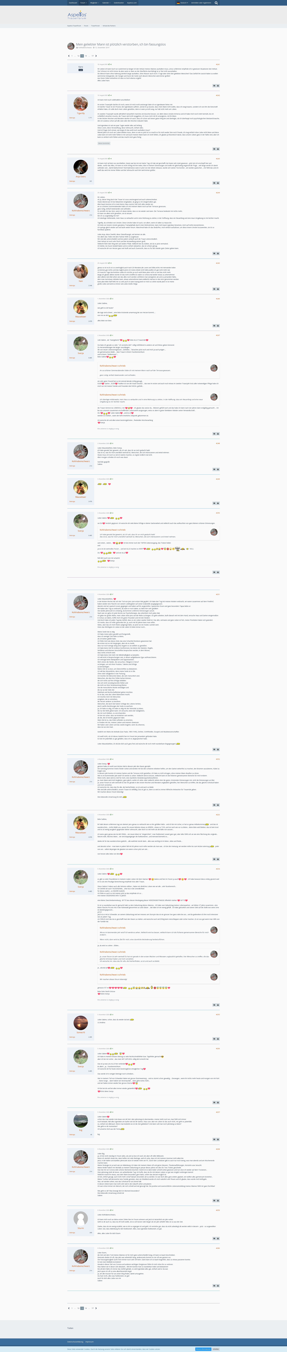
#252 (218, 759)
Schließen (216, 1349)
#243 (218, 159)
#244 (218, 193)
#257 (218, 1112)
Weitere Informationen (203, 1349)
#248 (218, 443)
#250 (218, 513)
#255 (218, 1014)
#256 (218, 1048)
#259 (218, 1210)
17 (92, 56)
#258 (218, 1149)
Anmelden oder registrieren (201, 3)
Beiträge (72, 118)
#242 (218, 95)
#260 (218, 1248)
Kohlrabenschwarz (85, 47)
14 (86, 56)
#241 (218, 64)
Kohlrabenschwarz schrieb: (113, 365)
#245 (218, 263)
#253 (218, 815)
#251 (218, 594)
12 (78, 56)
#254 (218, 869)
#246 (218, 299)
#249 (218, 479)
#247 (218, 335)
